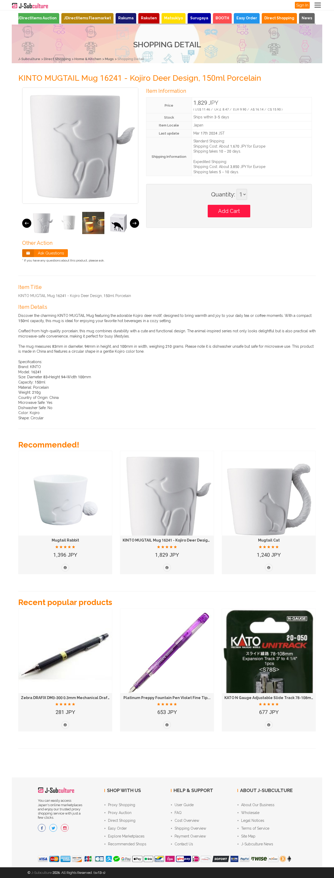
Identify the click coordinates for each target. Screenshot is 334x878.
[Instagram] (65, 828)
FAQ (178, 813)
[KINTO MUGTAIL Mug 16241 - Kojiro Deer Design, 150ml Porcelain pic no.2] (68, 223)
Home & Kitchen (87, 59)
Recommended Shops (127, 844)
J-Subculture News (257, 844)
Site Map (248, 836)
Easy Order (246, 18)
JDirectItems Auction (37, 18)
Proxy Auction (120, 813)
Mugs (109, 59)
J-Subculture (29, 59)
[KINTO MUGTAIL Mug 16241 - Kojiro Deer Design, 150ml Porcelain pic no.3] (93, 223)
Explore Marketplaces (126, 836)
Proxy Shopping (121, 805)
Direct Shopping (279, 18)
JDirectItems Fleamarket (87, 18)
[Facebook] (42, 828)
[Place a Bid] (65, 568)
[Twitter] (53, 828)
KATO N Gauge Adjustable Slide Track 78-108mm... (271, 698)
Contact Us (184, 844)
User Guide (184, 805)
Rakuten (149, 18)
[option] (42, 223)
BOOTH (222, 18)
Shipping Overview (190, 828)
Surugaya (199, 18)
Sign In (302, 5)
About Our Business (258, 805)
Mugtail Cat (269, 540)
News (307, 18)
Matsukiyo (173, 18)
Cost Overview (187, 820)
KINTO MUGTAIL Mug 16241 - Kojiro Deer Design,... (168, 540)
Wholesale (250, 813)
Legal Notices (252, 820)
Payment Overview (190, 836)
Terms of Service (255, 828)
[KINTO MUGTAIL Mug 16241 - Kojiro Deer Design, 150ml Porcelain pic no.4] (119, 223)
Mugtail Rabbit (65, 540)
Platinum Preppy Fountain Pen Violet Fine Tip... (167, 698)
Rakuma (126, 18)
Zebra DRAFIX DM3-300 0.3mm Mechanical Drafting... (69, 698)
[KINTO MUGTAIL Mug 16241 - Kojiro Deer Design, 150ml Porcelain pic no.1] (43, 223)
